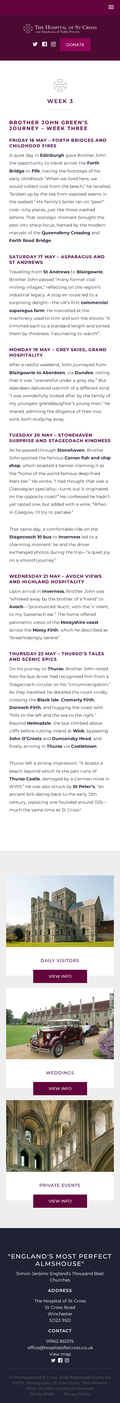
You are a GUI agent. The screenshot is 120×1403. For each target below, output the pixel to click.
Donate (75, 44)
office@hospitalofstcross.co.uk (60, 1347)
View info (60, 976)
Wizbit (49, 1394)
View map (60, 1354)
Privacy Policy (77, 1394)
